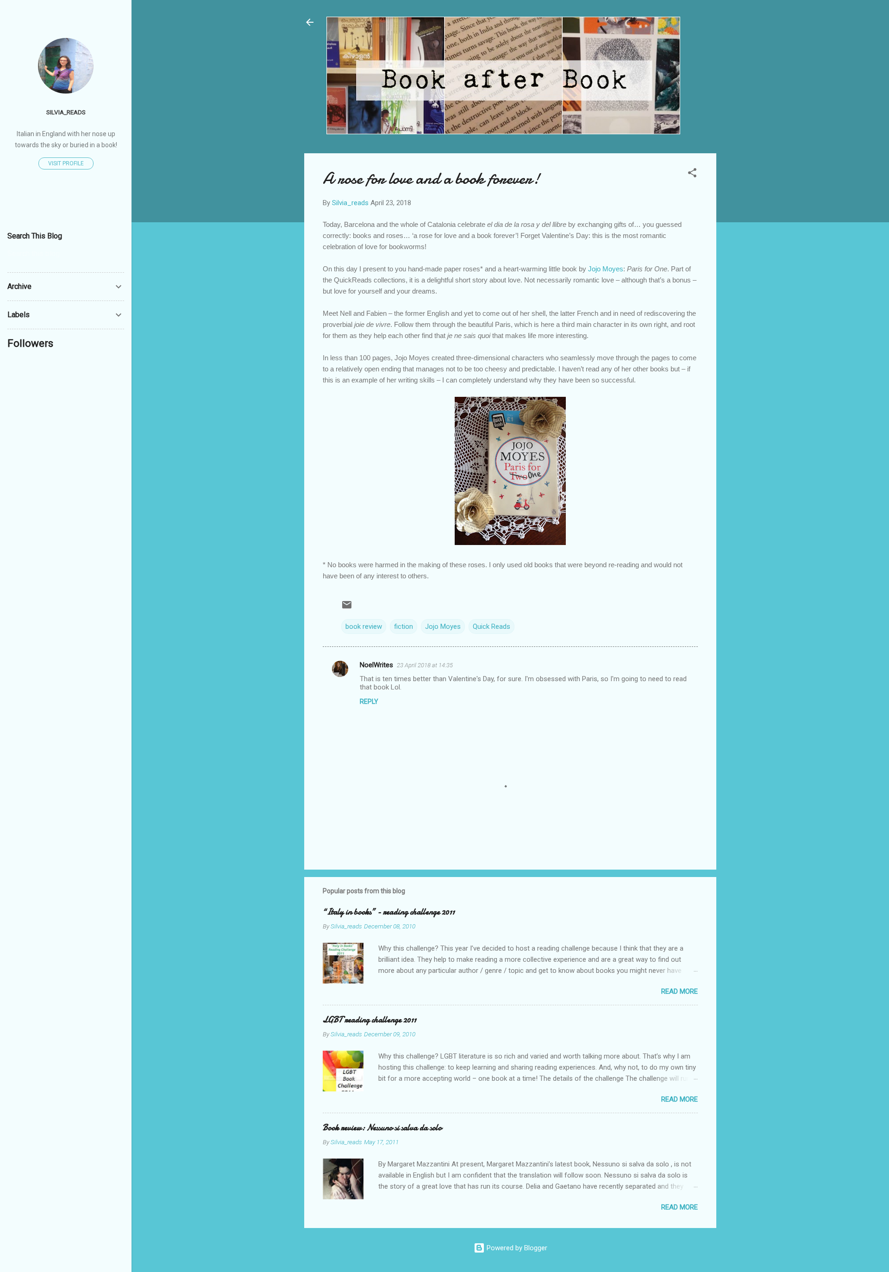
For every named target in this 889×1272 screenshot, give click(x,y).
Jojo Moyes (605, 269)
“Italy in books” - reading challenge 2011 (389, 912)
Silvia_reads (66, 112)
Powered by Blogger (516, 1248)
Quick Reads (491, 626)
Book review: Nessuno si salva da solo (382, 1128)
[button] (692, 174)
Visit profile (66, 163)
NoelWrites (376, 665)
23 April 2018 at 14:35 (425, 665)
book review (363, 626)
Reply (369, 701)
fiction (403, 626)
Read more (679, 991)
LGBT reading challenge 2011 (369, 1020)
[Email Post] (346, 608)
